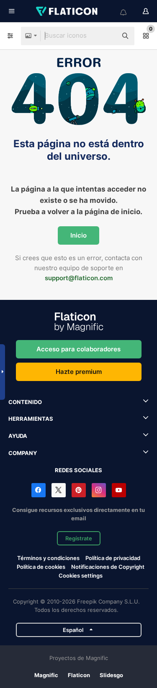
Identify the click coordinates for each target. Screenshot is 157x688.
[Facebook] (38, 490)
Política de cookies (41, 566)
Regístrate (78, 538)
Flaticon (79, 675)
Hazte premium (79, 372)
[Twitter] (58, 490)
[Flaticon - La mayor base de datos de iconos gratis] (67, 11)
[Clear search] (107, 36)
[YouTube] (119, 490)
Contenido (25, 402)
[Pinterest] (79, 490)
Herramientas (30, 418)
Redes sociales (78, 470)
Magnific (46, 675)
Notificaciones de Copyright (107, 566)
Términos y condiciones (48, 558)
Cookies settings (81, 576)
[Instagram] (99, 490)
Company (22, 453)
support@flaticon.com (79, 278)
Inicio (78, 235)
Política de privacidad (112, 558)
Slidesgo (111, 675)
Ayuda (17, 435)
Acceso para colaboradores (78, 349)
